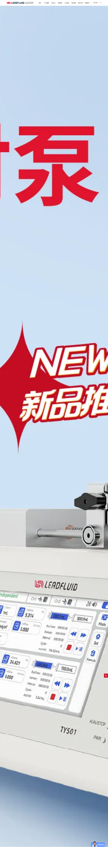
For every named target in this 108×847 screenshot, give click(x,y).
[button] (100, 426)
